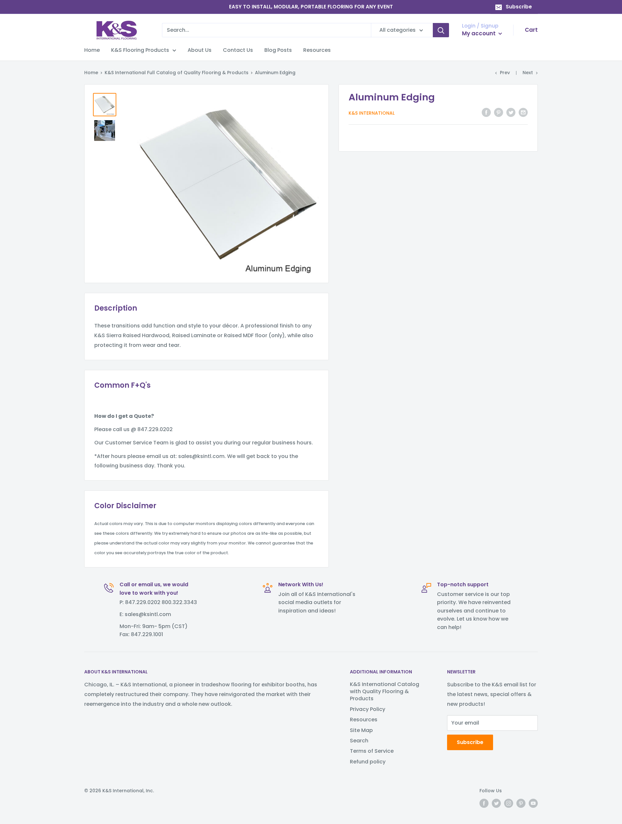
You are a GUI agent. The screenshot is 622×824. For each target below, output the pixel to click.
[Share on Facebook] (486, 112)
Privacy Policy (367, 709)
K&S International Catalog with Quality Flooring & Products (384, 692)
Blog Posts (278, 50)
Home (92, 50)
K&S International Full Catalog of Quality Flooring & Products (176, 72)
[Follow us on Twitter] (496, 803)
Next (528, 72)
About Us (200, 50)
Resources (317, 50)
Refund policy (368, 761)
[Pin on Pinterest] (498, 112)
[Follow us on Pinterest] (520, 803)
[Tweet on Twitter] (510, 112)
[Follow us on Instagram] (508, 803)
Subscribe (519, 6)
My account (479, 33)
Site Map (361, 730)
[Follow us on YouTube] (533, 803)
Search (359, 740)
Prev (505, 72)
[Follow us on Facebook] (484, 803)
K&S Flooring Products (140, 50)
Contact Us (238, 50)
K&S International (372, 113)
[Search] (441, 30)
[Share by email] (523, 112)
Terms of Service (372, 751)
